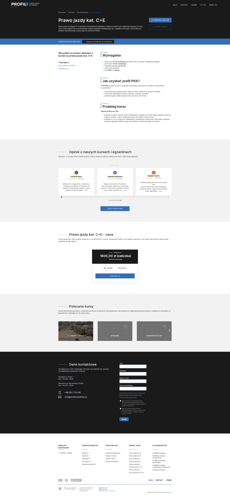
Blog (175, 5)
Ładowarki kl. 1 (86, 458)
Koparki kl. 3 (85, 456)
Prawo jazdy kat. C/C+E (136, 472)
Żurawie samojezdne (111, 461)
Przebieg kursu (63, 69)
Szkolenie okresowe (159, 470)
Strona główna (62, 12)
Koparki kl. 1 (85, 453)
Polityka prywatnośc (84, 489)
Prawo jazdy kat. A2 (135, 456)
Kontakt (184, 5)
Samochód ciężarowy (82, 12)
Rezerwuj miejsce (161, 20)
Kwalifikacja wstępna (159, 453)
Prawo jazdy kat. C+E (135, 467)
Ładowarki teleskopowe (112, 453)
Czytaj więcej (162, 27)
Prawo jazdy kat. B (134, 461)
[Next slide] (169, 330)
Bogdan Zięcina (154, 176)
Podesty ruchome (111, 456)
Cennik (194, 5)
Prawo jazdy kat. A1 (135, 453)
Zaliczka (109, 268)
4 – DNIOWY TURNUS (65, 453)
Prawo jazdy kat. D (135, 470)
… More (85, 190)
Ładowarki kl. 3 (86, 461)
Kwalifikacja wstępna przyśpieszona (159, 457)
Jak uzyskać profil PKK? (67, 65)
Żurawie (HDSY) (110, 458)
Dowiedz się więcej (76, 339)
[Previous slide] (60, 330)
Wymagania (64, 62)
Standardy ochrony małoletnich (107, 490)
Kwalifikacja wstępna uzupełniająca (159, 461)
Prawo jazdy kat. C (135, 464)
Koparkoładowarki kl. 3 (89, 464)
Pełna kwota (122, 268)
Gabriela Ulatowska (115, 176)
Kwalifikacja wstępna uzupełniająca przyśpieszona (161, 466)
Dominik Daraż (76, 176)
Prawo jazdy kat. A (134, 458)
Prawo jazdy (71, 12)
